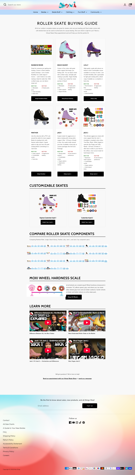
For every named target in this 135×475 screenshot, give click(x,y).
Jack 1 (59, 133)
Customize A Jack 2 (87, 218)
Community (95, 12)
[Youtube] (73, 422)
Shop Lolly (94, 98)
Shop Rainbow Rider (41, 98)
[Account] (125, 5)
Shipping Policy (9, 436)
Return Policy (8, 440)
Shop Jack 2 (93, 174)
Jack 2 (86, 133)
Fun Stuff (81, 12)
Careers (6, 455)
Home (35, 12)
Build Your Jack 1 (48, 222)
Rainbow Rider (37, 65)
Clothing (69, 12)
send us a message (85, 378)
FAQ (5, 432)
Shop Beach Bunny (67, 98)
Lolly (86, 65)
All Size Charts (8, 424)
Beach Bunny (62, 65)
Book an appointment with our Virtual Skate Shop (59, 378)
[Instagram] (77, 422)
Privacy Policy (8, 451)
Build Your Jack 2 (87, 222)
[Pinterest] (83, 422)
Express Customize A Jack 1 (48, 218)
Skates (44, 12)
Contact (6, 420)
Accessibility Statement (12, 444)
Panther (34, 133)
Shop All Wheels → (74, 297)
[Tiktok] (80, 422)
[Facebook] (70, 422)
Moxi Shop (17, 469)
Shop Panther (41, 174)
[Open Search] (5, 4)
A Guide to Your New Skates (14, 428)
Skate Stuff (56, 12)
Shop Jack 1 (67, 174)
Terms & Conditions (10, 448)
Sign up (90, 405)
